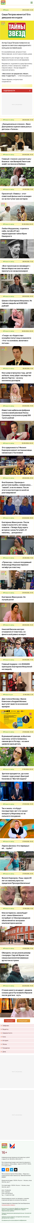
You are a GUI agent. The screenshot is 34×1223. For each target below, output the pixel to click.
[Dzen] (15, 1169)
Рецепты (5, 1029)
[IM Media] (12, 1145)
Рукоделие (6, 1048)
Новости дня (9, 694)
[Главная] (4, 1145)
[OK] (7, 1169)
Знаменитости (7, 1033)
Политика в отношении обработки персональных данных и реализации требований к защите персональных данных (15, 1210)
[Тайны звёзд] (2, 10)
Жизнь (4, 1044)
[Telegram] (11, 1169)
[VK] (3, 1169)
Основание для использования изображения (14, 1220)
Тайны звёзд (3, 2)
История (5, 1040)
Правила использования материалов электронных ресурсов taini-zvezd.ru (16, 1217)
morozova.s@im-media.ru (8, 1205)
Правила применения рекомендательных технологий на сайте (16, 1213)
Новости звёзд (9, 120)
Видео (7, 10)
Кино (4, 1037)
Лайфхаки (5, 1026)
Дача (4, 1052)
